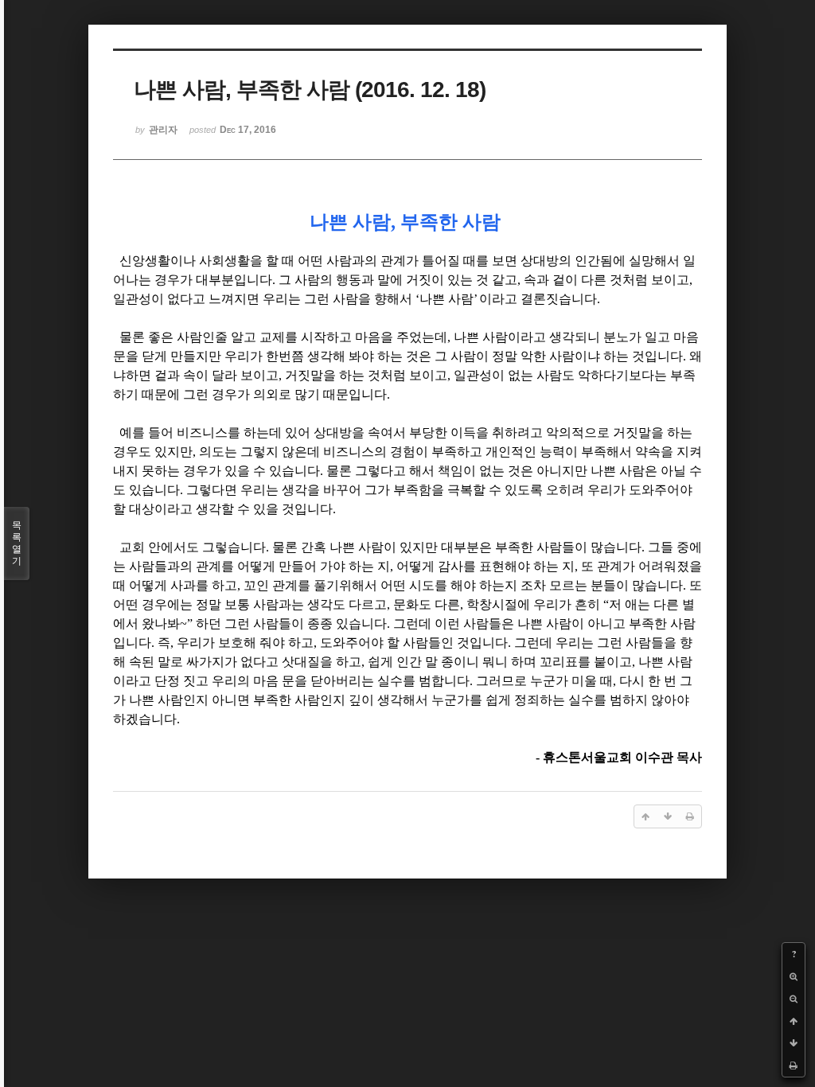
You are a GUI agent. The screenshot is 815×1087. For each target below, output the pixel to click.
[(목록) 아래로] (793, 1043)
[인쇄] (793, 1065)
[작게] (793, 999)
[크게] (793, 976)
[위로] (793, 1021)
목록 (16, 543)
